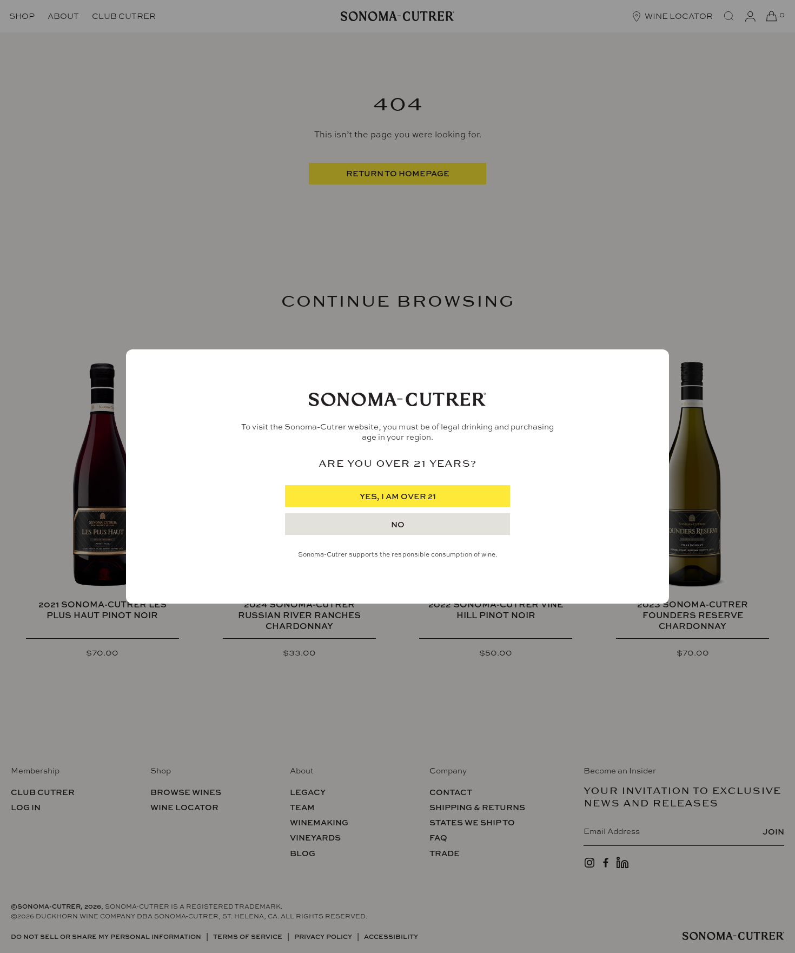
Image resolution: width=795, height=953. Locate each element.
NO (398, 524)
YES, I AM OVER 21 (398, 496)
